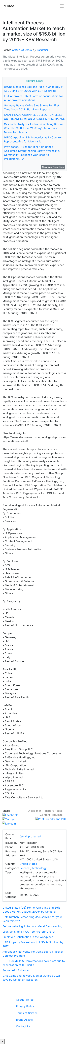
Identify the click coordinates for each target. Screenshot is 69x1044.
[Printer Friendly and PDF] (51, 818)
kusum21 (42, 50)
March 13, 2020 (22, 50)
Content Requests (51, 814)
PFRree (8, 6)
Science (24, 868)
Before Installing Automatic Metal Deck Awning (32, 926)
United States (28, 863)
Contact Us (23, 1026)
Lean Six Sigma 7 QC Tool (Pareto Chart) (29, 931)
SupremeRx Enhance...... (17, 970)
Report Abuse (53, 810)
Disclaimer (34, 810)
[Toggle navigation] (61, 6)
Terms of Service (27, 1013)
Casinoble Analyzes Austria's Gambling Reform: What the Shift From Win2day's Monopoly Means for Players (34, 128)
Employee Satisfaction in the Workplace (28, 937)
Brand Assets (24, 1019)
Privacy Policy (25, 1006)
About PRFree (24, 999)
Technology (39, 868)
